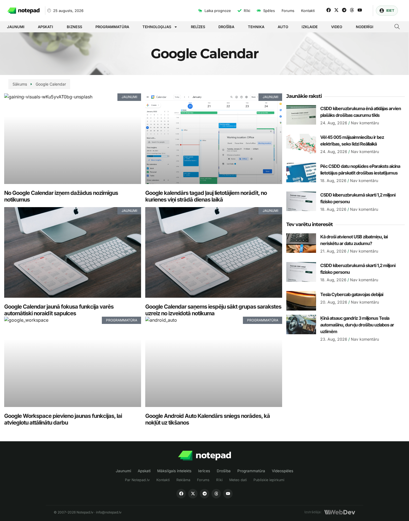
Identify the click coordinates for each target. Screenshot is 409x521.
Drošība (226, 27)
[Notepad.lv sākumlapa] (204, 456)
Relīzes (198, 27)
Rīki (219, 480)
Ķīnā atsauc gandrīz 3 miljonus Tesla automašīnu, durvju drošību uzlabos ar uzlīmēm (357, 324)
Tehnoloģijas (156, 27)
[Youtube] (360, 10)
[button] (397, 27)
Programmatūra (112, 27)
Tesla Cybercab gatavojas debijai (351, 294)
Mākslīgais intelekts (174, 471)
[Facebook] (328, 10)
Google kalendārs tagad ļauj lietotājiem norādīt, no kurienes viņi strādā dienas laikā (206, 196)
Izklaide (310, 27)
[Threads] (352, 10)
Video (336, 27)
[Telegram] (344, 10)
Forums (203, 480)
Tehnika (256, 27)
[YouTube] (228, 493)
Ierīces (204, 471)
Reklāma (183, 480)
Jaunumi (15, 27)
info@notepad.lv (109, 512)
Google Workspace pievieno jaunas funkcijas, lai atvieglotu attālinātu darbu (63, 419)
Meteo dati (238, 480)
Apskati (45, 27)
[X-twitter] (336, 10)
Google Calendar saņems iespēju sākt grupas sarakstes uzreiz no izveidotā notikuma (213, 310)
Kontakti (163, 480)
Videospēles (282, 471)
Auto (283, 27)
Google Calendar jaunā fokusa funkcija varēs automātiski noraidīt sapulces (59, 310)
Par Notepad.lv (137, 480)
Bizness (74, 27)
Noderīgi (364, 27)
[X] (193, 493)
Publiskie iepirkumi (268, 480)
